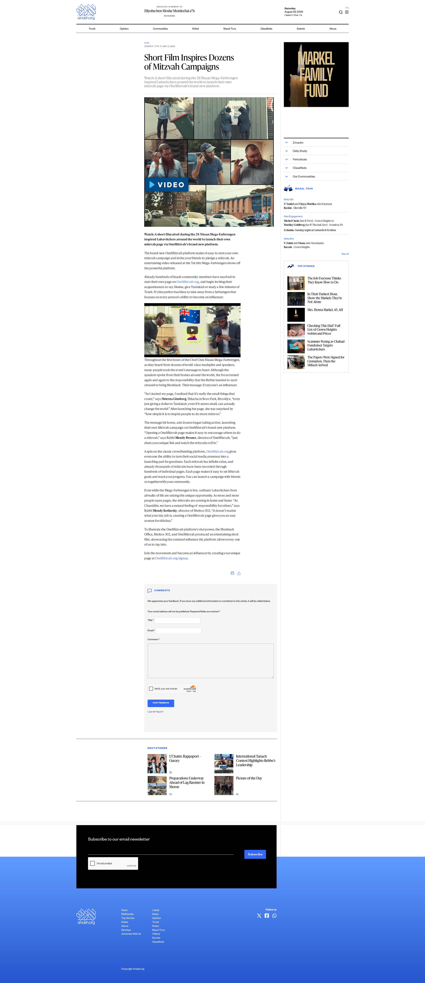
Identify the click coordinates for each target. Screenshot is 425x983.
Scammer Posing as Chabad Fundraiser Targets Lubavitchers (325, 345)
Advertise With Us (131, 934)
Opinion (124, 29)
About (332, 29)
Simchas (126, 930)
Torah (92, 29)
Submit (301, 29)
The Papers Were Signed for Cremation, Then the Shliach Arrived (325, 361)
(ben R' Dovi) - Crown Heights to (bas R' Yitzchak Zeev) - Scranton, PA (313, 223)
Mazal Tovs (229, 29)
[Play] (192, 330)
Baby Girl (288, 200)
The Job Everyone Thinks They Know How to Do (324, 280)
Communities (160, 29)
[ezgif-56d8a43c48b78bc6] (316, 74)
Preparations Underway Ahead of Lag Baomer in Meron (187, 782)
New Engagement (293, 216)
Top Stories (127, 918)
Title (151, 620)
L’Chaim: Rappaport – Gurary (185, 758)
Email (151, 631)
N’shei (195, 29)
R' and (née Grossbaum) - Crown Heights (304, 245)
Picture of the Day (249, 778)
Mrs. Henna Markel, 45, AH (325, 309)
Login (150, 712)
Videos (156, 934)
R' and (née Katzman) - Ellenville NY (308, 206)
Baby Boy (289, 239)
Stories (156, 938)
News (146, 43)
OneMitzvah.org (187, 281)
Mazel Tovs (158, 930)
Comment (154, 640)
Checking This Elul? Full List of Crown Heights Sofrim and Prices (323, 329)
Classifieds (266, 29)
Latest (155, 910)
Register (160, 712)
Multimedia (127, 914)
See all (345, 254)
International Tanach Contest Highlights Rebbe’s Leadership (255, 760)
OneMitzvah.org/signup (171, 558)
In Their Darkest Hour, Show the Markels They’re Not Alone (324, 298)
